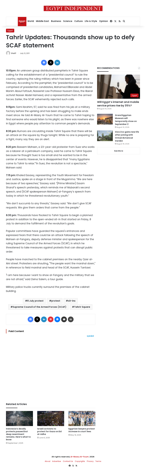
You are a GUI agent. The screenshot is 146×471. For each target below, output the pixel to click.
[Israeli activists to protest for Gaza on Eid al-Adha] (50, 418)
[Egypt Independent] (73, 8)
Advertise (56, 461)
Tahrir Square (82, 307)
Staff (13, 53)
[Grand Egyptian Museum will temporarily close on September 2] (105, 119)
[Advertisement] (50, 368)
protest (55, 300)
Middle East (42, 21)
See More (118, 151)
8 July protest (35, 300)
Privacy (90, 461)
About (47, 461)
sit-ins (71, 300)
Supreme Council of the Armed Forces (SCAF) (39, 307)
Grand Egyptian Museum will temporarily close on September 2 (126, 120)
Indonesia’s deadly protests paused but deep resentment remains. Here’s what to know (18, 434)
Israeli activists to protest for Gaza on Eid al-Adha (49, 431)
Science (67, 21)
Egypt (22, 21)
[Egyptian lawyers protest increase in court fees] (81, 418)
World (30, 21)
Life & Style (91, 21)
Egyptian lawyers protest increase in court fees (81, 430)
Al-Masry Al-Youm (79, 456)
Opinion (103, 21)
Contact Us (68, 461)
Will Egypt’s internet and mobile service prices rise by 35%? (118, 103)
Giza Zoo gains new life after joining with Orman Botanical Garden (127, 136)
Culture (78, 21)
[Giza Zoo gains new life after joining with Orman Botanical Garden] (105, 135)
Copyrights (80, 461)
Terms (98, 461)
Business (56, 21)
